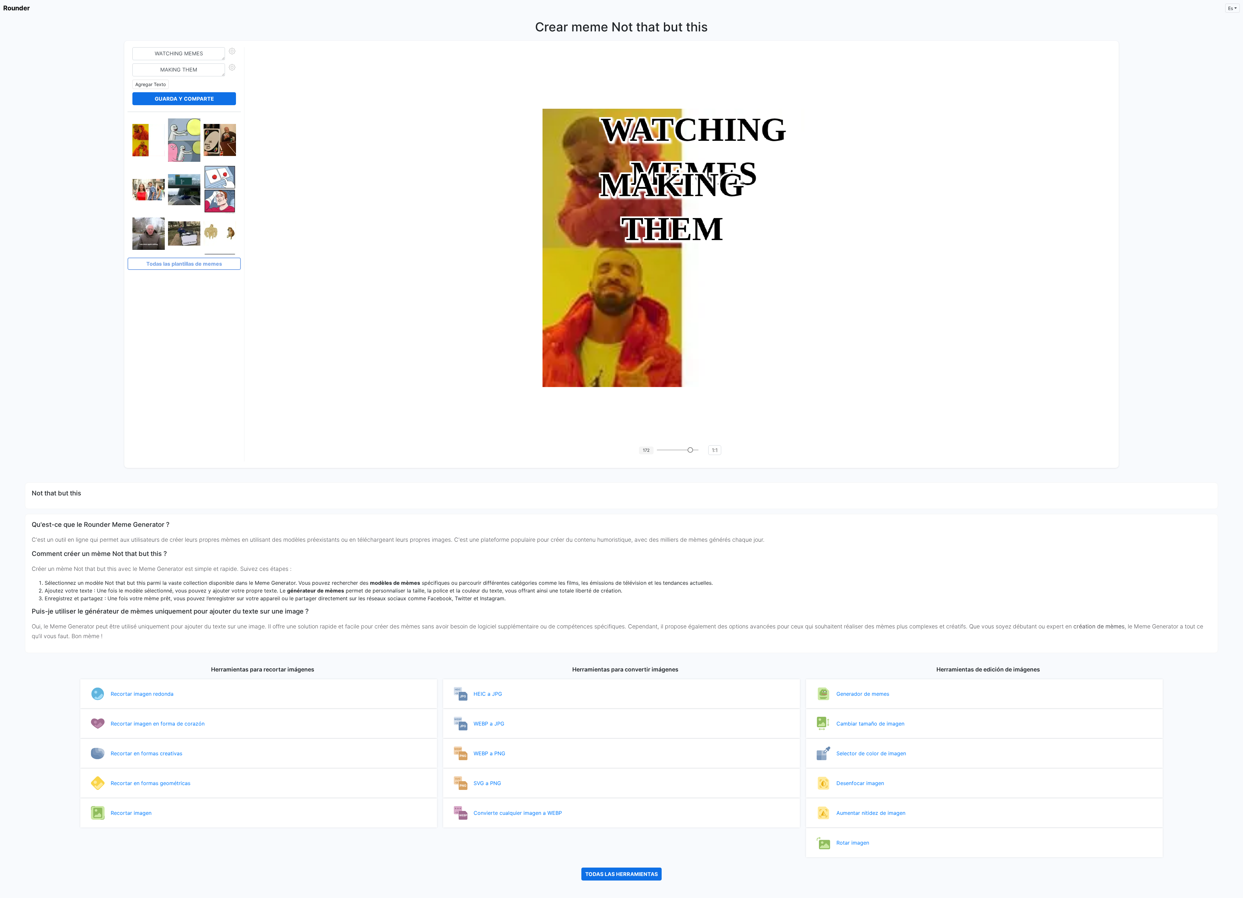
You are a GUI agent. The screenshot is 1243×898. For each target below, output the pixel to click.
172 (646, 450)
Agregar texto (150, 84)
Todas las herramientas (621, 874)
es (1230, 8)
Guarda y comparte (184, 98)
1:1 (715, 450)
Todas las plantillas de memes (184, 264)
